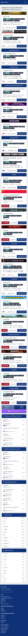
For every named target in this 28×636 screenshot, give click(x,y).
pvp (14, 521)
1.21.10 (14, 567)
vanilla (14, 532)
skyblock (14, 537)
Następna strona (22, 407)
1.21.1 (14, 559)
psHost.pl (3, 618)
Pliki (2, 602)
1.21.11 (14, 553)
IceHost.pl (3, 616)
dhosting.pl (3, 632)
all (14, 576)
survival (14, 518)
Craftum (2, 589)
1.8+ (14, 562)
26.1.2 (14, 570)
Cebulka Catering (4, 628)
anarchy (14, 540)
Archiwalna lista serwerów (6, 598)
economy (14, 526)
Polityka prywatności (5, 596)
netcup (2, 608)
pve (14, 535)
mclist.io (5, 2)
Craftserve (3, 615)
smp (14, 524)
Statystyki (3, 599)
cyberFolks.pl (3, 631)
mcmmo (14, 546)
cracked (14, 529)
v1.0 (14, 581)
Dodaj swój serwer (15, 411)
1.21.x (14, 565)
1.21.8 (14, 556)
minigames (14, 543)
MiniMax (2, 622)
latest (14, 573)
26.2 (14, 578)
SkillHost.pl (3, 611)
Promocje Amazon (4, 603)
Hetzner (2, 609)
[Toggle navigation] (25, 2)
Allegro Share (4, 629)
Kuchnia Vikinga (4, 627)
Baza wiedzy (3, 601)
